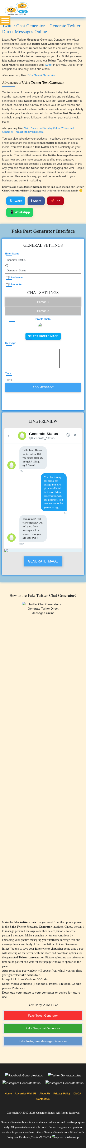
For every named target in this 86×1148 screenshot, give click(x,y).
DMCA (77, 1093)
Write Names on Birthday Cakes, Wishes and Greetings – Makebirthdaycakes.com (38, 130)
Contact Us (43, 1099)
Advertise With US (26, 1093)
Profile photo (43, 319)
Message (10, 343)
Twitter (48, 64)
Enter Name (12, 253)
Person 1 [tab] (43, 301)
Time (8, 373)
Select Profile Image (43, 336)
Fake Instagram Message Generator (43, 1041)
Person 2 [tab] (43, 310)
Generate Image (43, 561)
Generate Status (45, 1112)
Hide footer (16, 284)
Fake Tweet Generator (42, 75)
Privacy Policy (62, 1093)
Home (8, 1093)
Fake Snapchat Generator (43, 1028)
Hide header (16, 277)
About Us (45, 1093)
